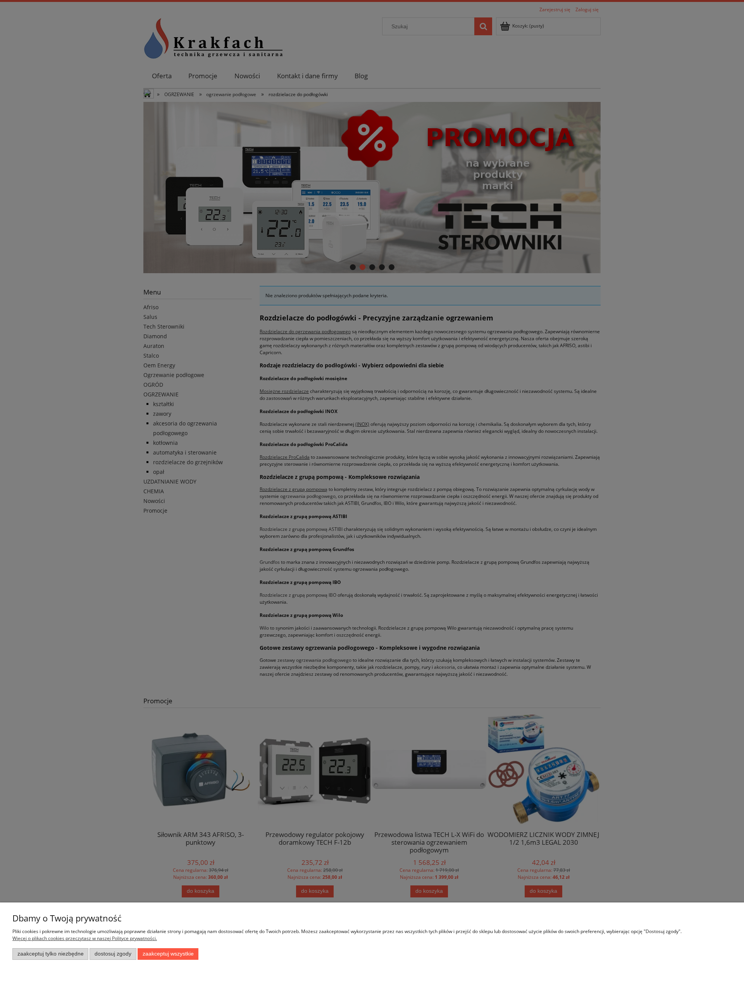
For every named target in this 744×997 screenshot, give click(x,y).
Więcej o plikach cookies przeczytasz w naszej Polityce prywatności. (84, 938)
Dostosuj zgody (113, 954)
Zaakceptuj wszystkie (168, 954)
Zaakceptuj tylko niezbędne (50, 954)
